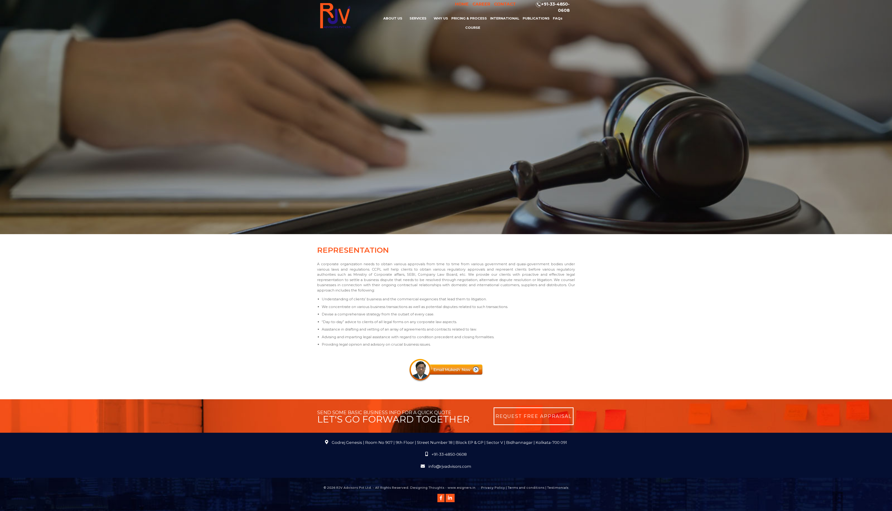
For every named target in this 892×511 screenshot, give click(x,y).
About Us (392, 18)
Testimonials (557, 487)
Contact (505, 4)
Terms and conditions (526, 487)
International (504, 18)
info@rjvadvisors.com (449, 466)
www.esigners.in (462, 487)
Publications (536, 18)
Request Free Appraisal (533, 416)
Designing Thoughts (427, 487)
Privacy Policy (493, 487)
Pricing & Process (469, 18)
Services (418, 18)
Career (481, 4)
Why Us (441, 18)
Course (472, 28)
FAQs (557, 18)
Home (462, 4)
